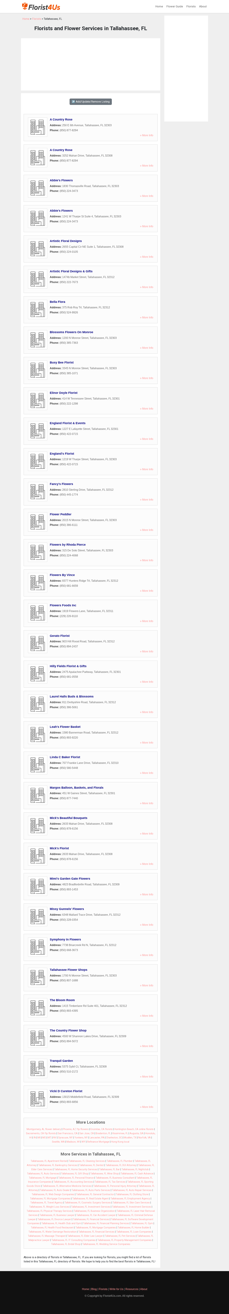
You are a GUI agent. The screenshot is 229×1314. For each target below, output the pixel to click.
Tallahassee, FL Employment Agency (130, 1198)
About (203, 6)
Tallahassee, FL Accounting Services (73, 1181)
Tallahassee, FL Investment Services (90, 1206)
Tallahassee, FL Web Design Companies (53, 1194)
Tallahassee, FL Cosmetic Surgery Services (88, 1202)
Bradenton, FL (103, 1133)
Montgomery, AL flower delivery (44, 1129)
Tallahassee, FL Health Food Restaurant (52, 1227)
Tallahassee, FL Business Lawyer (57, 1215)
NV (54, 1137)
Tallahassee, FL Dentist (91, 1165)
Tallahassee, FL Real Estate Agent (90, 1198)
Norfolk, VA (144, 1137)
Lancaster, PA (97, 1137)
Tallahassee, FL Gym (142, 1223)
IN (35, 1137)
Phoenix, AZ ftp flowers (76, 1129)
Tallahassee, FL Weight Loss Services (49, 1206)
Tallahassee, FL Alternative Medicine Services (66, 1186)
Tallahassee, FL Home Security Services (75, 1169)
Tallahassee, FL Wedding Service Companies (106, 1244)
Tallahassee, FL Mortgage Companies (50, 1198)
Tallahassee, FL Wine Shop (104, 1173)
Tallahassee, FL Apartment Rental (49, 1161)
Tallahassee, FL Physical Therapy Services (49, 1211)
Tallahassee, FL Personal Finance (76, 1177)
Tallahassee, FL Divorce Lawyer (54, 1219)
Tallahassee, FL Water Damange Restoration (52, 1231)
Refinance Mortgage (98, 1141)
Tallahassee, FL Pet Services (120, 1236)
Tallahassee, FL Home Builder (133, 1227)
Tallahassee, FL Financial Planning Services (106, 1223)
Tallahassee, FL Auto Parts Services (91, 1190)
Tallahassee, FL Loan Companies (134, 1231)
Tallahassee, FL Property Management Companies (124, 1240)
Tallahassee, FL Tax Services (110, 1181)
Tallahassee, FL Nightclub (135, 1169)
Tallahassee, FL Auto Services (43, 1173)
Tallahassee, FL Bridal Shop (65, 1244)
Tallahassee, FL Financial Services (91, 1219)
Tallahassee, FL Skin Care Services (131, 1202)
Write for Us (116, 1289)
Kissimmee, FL (120, 1133)
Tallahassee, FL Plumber (120, 1161)
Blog (94, 1289)
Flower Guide (174, 6)
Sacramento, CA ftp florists (41, 1133)
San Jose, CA (86, 1133)
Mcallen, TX (130, 1137)
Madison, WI (73, 1141)
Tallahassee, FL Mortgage (42, 1177)
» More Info (146, 135)
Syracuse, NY (65, 1137)
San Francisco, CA (67, 1133)
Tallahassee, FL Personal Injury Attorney (114, 1186)
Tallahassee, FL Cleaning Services (87, 1161)
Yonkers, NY (81, 1137)
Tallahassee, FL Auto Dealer (55, 1190)
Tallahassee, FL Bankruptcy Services (57, 1165)
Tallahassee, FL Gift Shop (74, 1173)
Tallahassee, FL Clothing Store (132, 1194)
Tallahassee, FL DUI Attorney (120, 1165)
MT (49, 1137)
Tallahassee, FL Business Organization (94, 1211)
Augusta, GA (136, 1133)
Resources (131, 1289)
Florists (191, 6)
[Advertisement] (91, 64)
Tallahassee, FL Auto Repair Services (132, 1190)
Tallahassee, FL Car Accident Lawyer (96, 1215)
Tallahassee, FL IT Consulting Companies (73, 1240)
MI (39, 1137)
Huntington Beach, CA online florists (134, 1129)
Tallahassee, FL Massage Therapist (46, 1236)
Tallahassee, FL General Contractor (95, 1194)
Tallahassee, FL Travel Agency (46, 1202)
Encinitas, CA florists (101, 1129)
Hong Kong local (120, 1141)
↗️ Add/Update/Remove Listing (91, 101)
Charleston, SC (114, 1137)
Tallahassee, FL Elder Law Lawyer (85, 1236)
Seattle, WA (58, 1141)
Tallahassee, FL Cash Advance (137, 1173)
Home (159, 6)
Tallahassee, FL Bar (109, 1169)
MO (44, 1137)
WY (83, 1141)
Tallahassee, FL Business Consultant (115, 1177)
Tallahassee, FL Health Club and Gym (61, 1223)
